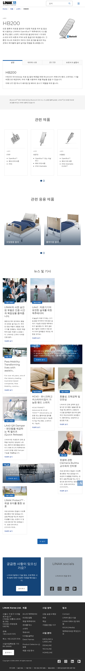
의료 (44, 618)
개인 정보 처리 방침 (39, 668)
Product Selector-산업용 (31, 645)
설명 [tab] (12, 62)
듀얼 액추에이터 (29, 621)
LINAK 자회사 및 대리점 (71, 622)
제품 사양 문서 (28, 651)
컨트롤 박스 (27, 625)
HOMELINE (47, 653)
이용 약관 (28, 668)
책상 (44, 621)
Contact (66, 614)
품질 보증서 (51, 668)
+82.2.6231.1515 (9, 634)
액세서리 (26, 632)
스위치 (25, 629)
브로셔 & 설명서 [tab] (72, 62)
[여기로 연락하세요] (80, 483)
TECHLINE (47, 649)
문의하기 (21, 589)
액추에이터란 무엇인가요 (71, 632)
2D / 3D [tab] (52, 62)
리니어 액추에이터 (30, 614)
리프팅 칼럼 (27, 618)
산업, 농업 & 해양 (49, 614)
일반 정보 (20, 668)
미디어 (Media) (68, 627)
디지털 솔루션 (28, 636)
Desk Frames (28, 639)
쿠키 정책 (12, 668)
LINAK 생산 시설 (69, 618)
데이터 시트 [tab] (32, 62)
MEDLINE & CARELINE (47, 640)
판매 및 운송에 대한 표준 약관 (66, 668)
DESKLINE (47, 645)
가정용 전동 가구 (49, 625)
